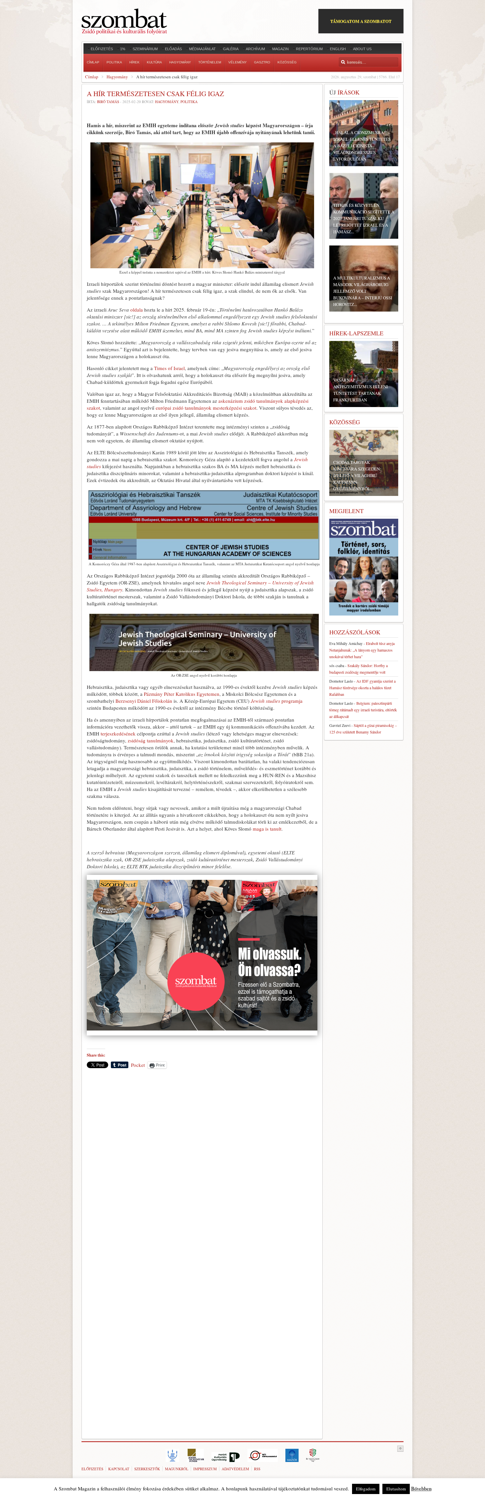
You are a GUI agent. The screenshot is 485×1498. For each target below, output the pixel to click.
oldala (136, 309)
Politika (189, 101)
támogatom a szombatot (361, 21)
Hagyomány (117, 77)
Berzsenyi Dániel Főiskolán (143, 700)
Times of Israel (169, 368)
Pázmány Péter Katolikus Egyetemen (181, 694)
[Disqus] (202, 1165)
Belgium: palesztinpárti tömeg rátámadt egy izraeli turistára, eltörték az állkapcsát (363, 709)
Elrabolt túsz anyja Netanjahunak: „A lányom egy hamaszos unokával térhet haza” (362, 650)
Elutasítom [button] (396, 1489)
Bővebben (421, 1488)
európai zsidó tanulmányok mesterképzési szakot (206, 407)
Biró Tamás (108, 101)
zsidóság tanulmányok (151, 740)
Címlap (91, 77)
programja (277, 700)
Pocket (138, 1065)
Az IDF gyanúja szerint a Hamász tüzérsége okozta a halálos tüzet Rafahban (362, 687)
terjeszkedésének (118, 733)
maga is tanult (267, 828)
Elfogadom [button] (365, 1489)
